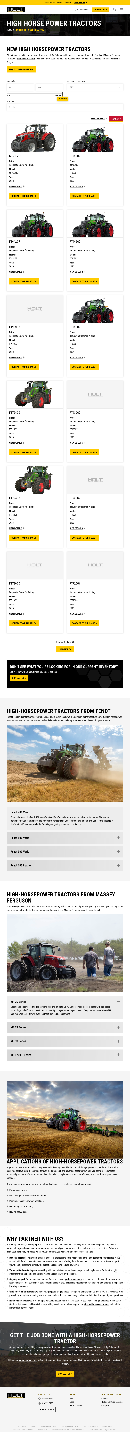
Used (72, 1402)
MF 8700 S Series (21, 1055)
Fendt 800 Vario (20, 838)
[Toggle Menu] (121, 9)
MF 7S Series (18, 1002)
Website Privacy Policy (49, 1426)
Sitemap (33, 1426)
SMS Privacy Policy (91, 1426)
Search (115, 118)
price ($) (11, 81)
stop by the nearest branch (96, 1304)
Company (105, 1406)
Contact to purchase (23, 196)
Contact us (99, 9)
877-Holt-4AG (47, 1398)
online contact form (26, 58)
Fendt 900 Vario (20, 851)
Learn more (79, 2)
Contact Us (64, 1373)
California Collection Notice (23, 1429)
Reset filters (98, 118)
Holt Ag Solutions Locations (112, 1402)
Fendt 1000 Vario (21, 865)
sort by (10, 101)
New (72, 1398)
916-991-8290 (47, 1403)
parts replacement (73, 1279)
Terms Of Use (42, 1429)
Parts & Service (76, 1406)
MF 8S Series (18, 1027)
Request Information (20, 69)
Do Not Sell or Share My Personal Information (68, 1429)
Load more (64, 649)
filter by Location (76, 81)
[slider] (7, 94)
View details (15, 186)
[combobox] (65, 107)
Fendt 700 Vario (20, 812)
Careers (104, 1398)
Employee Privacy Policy (70, 1426)
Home (9, 30)
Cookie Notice (107, 1426)
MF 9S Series (18, 1041)
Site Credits (22, 1426)
